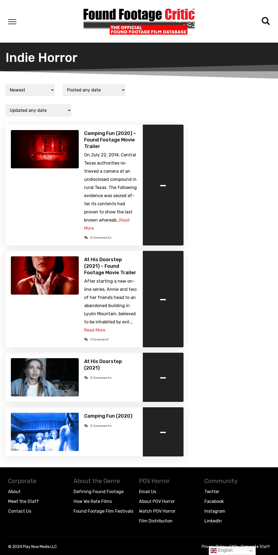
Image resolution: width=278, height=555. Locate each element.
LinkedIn (213, 521)
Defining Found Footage (99, 491)
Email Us (147, 491)
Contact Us (19, 511)
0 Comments (101, 237)
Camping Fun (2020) (108, 416)
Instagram (214, 511)
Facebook (214, 501)
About (14, 491)
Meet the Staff (23, 501)
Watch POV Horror (157, 511)
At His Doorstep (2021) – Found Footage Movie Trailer (110, 266)
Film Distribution (156, 521)
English (225, 550)
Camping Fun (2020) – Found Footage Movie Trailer (110, 139)
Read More (94, 330)
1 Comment (99, 339)
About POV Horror (157, 501)
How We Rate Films (93, 501)
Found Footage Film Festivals (103, 511)
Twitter (211, 491)
